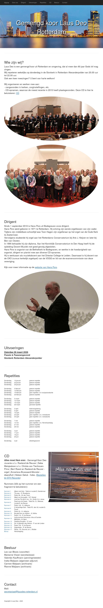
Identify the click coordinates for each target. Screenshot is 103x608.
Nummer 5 (7, 499)
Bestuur (56, 3)
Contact (64, 3)
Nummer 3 (7, 495)
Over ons (15, 3)
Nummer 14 (8, 523)
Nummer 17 (8, 529)
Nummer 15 (8, 525)
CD (50, 3)
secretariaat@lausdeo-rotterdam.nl (21, 591)
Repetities (43, 3)
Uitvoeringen (33, 3)
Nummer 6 (7, 502)
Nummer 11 (8, 515)
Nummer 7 (7, 505)
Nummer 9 (7, 511)
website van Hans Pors (46, 267)
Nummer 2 (7, 493)
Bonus (6, 531)
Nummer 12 (8, 518)
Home (6, 2)
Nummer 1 (7, 491)
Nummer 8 (7, 508)
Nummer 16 (8, 527)
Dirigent (23, 3)
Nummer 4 (7, 497)
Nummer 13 (8, 521)
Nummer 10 (8, 513)
